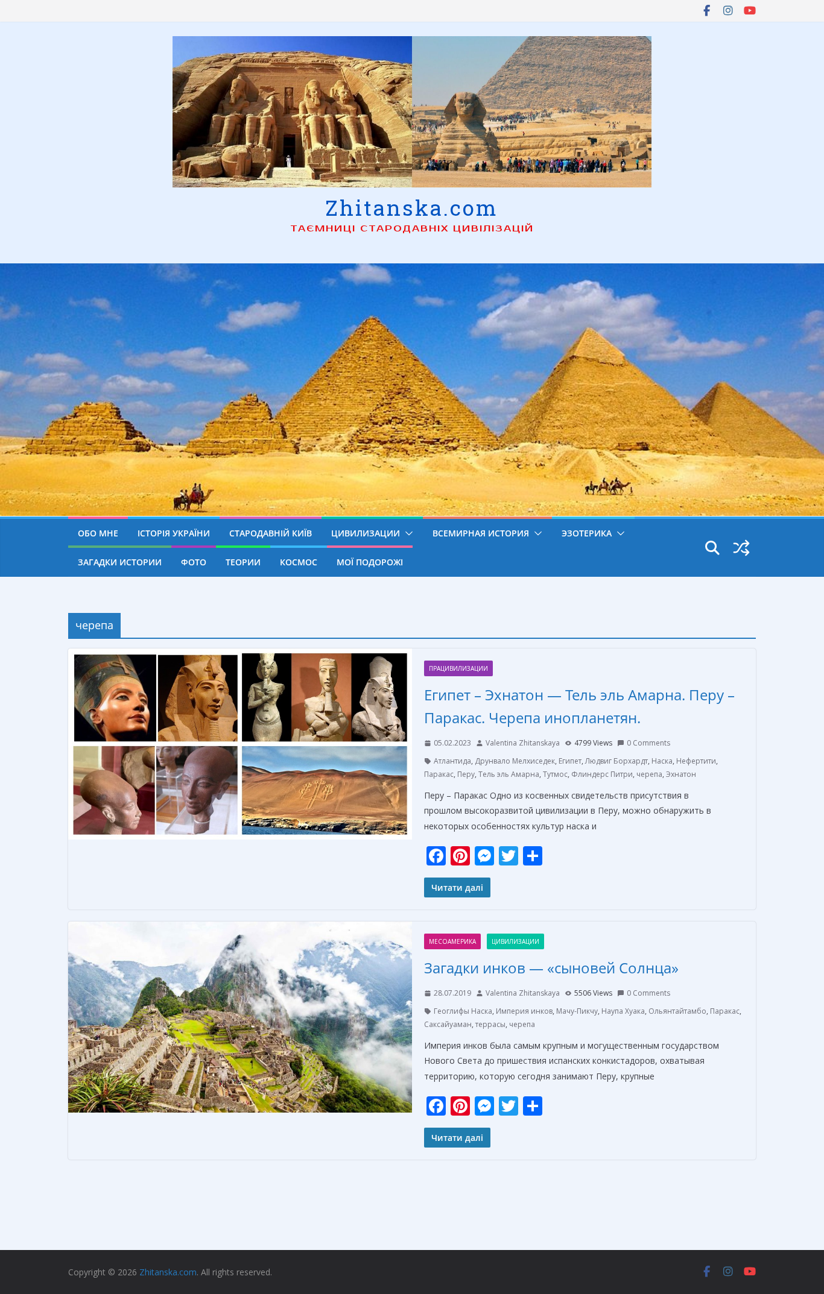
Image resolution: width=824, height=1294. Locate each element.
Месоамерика (452, 941)
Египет (570, 761)
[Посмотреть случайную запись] (741, 547)
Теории (243, 562)
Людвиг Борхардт (616, 761)
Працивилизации (458, 668)
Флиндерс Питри (602, 774)
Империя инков (524, 1011)
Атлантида (452, 761)
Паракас (439, 774)
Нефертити (696, 761)
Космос (298, 562)
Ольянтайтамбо (677, 1011)
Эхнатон (681, 774)
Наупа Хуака (623, 1011)
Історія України (174, 533)
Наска (662, 761)
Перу (466, 774)
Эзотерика (587, 533)
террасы (490, 1024)
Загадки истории (120, 562)
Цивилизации (365, 533)
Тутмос (555, 774)
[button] (406, 533)
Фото (193, 562)
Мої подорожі (370, 562)
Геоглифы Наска (463, 1011)
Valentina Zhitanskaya (523, 743)
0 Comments (648, 743)
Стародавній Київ (270, 533)
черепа (649, 774)
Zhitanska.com (411, 207)
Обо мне (98, 533)
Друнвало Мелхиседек (515, 761)
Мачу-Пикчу (577, 1011)
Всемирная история (481, 533)
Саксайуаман (448, 1024)
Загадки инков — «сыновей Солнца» (551, 968)
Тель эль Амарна (508, 774)
